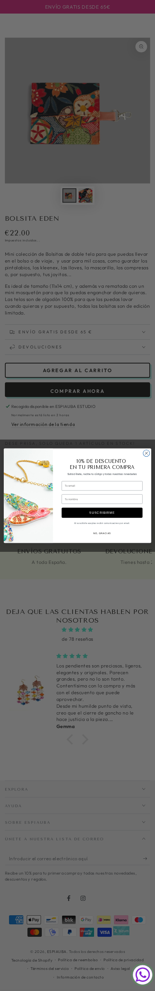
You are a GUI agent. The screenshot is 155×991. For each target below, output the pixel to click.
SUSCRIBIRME (102, 512)
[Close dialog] (146, 453)
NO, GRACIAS (102, 533)
